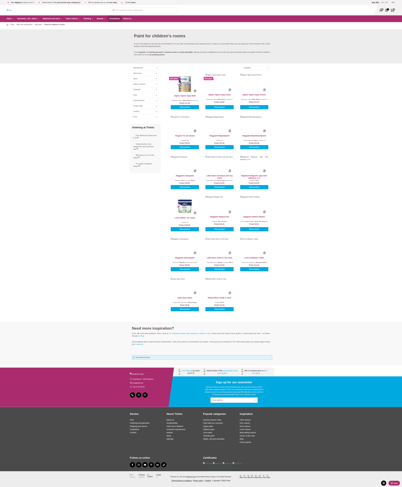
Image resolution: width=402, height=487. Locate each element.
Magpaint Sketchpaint (185, 258)
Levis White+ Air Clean (185, 218)
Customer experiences (175, 429)
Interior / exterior (139, 84)
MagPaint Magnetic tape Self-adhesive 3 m (254, 177)
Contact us (139, 344)
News (168, 436)
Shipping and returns (138, 426)
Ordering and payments (139, 423)
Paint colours (245, 420)
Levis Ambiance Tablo (254, 258)
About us (170, 420)
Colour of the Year (247, 436)
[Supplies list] (387, 10)
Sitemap (169, 439)
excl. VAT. (384, 2)
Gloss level (137, 73)
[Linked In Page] (157, 464)
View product (185, 107)
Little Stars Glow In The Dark (219, 258)
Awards (169, 433)
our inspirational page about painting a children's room (190, 333)
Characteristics (138, 100)
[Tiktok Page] (163, 464)
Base (135, 79)
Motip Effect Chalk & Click (219, 298)
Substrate (136, 89)
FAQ (132, 420)
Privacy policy (198, 481)
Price (135, 117)
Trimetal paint (208, 436)
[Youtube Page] (145, 464)
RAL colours (245, 423)
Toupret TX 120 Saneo (185, 136)
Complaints (134, 429)
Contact (133, 433)
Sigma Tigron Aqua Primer (254, 95)
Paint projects (245, 442)
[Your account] (381, 10)
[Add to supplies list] (195, 91)
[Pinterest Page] (151, 464)
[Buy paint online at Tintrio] (9, 10)
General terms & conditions (182, 481)
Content (136, 111)
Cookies (208, 481)
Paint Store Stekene (174, 426)
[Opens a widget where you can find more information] (394, 483)
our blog (141, 336)
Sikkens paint (208, 429)
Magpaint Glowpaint (185, 176)
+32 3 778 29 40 (139, 387)
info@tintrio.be (138, 383)
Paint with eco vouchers (213, 423)
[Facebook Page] (132, 464)
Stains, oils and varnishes (213, 439)
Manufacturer (138, 68)
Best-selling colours (248, 433)
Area (135, 95)
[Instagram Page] (138, 464)
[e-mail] (138, 395)
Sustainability (172, 423)
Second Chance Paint (212, 420)
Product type (138, 106)
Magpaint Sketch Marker (254, 217)
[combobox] (144, 10)
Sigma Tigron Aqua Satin (219, 95)
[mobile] (132, 395)
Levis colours (245, 429)
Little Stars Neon (184, 298)
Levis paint (207, 433)
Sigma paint (208, 426)
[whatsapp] (145, 395)
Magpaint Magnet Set (219, 217)
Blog (242, 439)
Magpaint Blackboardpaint (254, 136)
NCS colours (245, 426)
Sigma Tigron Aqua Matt (185, 96)
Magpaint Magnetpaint (219, 136)
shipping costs (191, 476)
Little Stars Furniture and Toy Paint (219, 177)
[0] (376, 2)
